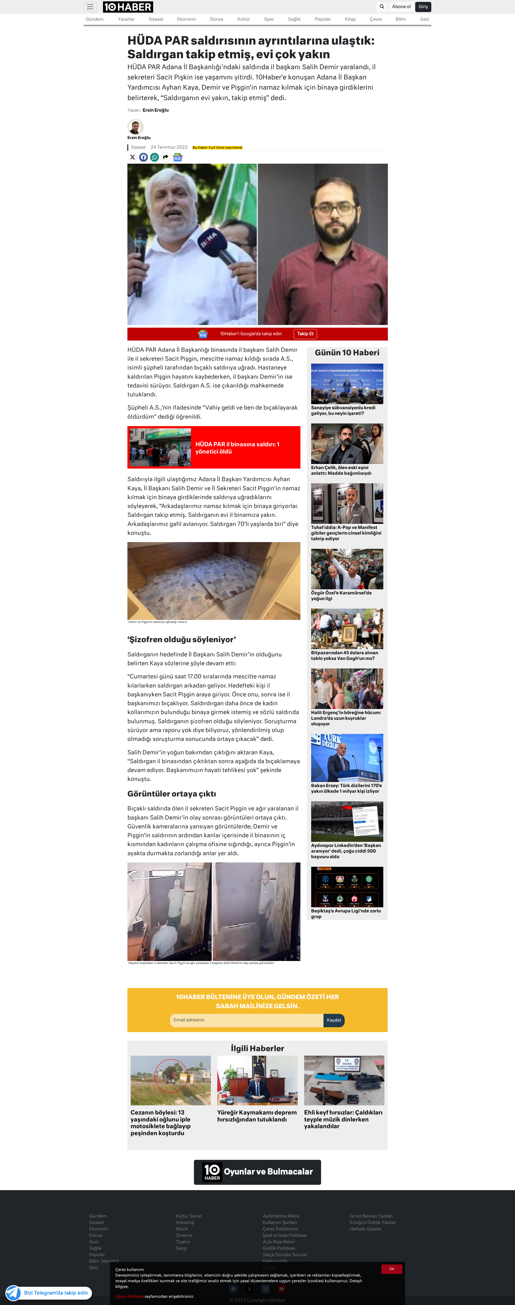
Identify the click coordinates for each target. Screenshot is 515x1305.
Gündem (95, 19)
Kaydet (334, 1020)
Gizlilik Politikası (279, 1248)
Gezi (424, 19)
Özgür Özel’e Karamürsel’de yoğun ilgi (341, 596)
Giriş (423, 7)
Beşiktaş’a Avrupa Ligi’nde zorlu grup (346, 914)
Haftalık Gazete (365, 1229)
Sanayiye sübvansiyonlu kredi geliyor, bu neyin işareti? (343, 411)
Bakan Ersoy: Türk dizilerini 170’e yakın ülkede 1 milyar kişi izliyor (346, 789)
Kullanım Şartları (280, 1223)
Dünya (216, 19)
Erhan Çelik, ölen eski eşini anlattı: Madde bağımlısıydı (341, 471)
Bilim (401, 19)
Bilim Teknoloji (104, 1261)
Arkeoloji (185, 1223)
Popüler (323, 19)
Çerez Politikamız (280, 1229)
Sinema (184, 1236)
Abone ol (401, 7)
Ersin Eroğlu (156, 110)
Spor (269, 19)
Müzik (182, 1229)
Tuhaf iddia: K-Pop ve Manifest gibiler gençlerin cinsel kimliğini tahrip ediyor (346, 533)
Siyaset (156, 19)
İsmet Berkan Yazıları (371, 1216)
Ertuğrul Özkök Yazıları (373, 1223)
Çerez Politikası (130, 1297)
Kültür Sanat (189, 1216)
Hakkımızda (275, 1261)
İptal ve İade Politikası (285, 1236)
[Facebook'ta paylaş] (143, 157)
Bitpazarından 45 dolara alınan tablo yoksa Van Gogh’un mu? (344, 656)
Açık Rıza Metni (279, 1242)
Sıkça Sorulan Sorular (285, 1255)
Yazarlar (126, 19)
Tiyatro (183, 1242)
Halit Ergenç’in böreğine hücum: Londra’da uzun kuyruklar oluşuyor (346, 718)
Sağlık (294, 19)
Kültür (243, 19)
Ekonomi (186, 19)
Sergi (181, 1248)
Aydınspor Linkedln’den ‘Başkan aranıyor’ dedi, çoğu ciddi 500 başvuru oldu (346, 851)
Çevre (376, 19)
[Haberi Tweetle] (132, 157)
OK (391, 1269)
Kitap (350, 19)
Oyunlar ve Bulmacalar (267, 1172)
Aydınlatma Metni (281, 1216)
